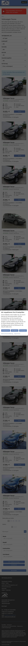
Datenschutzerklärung (7, 333)
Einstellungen (23, 330)
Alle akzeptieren (5, 330)
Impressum (17, 333)
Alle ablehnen (15, 330)
